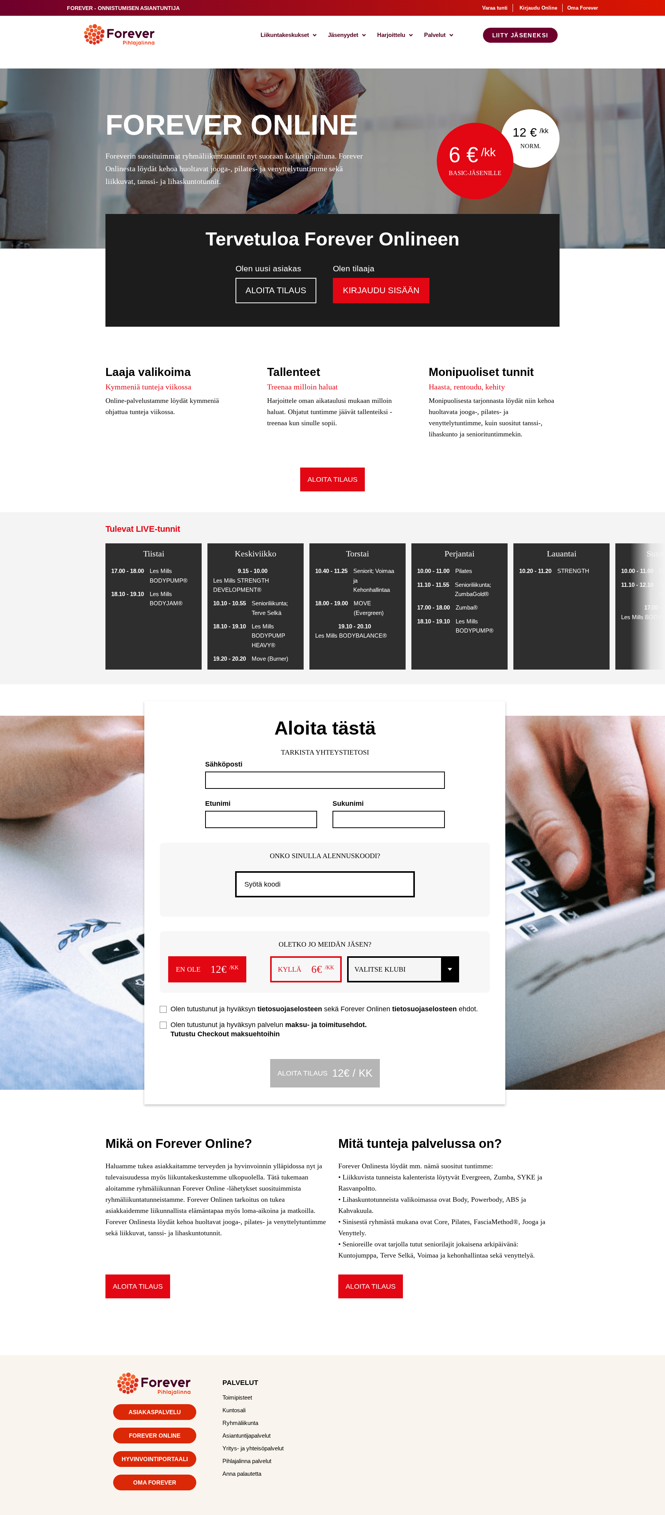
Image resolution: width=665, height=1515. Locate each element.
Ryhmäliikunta (240, 1423)
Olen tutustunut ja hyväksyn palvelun (268, 1029)
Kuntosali (234, 1410)
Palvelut (435, 35)
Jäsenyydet (343, 35)
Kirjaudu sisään (381, 290)
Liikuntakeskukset (285, 35)
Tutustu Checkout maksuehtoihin (225, 1034)
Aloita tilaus (276, 290)
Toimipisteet (237, 1397)
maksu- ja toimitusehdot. (326, 1025)
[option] (156, 606)
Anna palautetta (241, 1473)
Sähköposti (223, 764)
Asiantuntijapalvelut (246, 1435)
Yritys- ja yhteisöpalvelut (253, 1448)
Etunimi (218, 803)
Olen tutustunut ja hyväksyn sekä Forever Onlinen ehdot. (324, 1009)
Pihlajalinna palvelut (246, 1461)
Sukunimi (348, 803)
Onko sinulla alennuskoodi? (325, 856)
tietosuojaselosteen (289, 1009)
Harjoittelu (391, 35)
